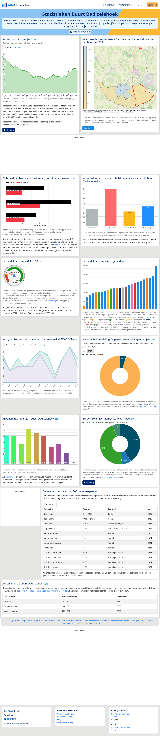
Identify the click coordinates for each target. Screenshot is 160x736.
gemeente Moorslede (148, 406)
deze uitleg (51, 300)
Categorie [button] (49, 504)
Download (152, 5)
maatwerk (10, 477)
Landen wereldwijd (65, 722)
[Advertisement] (80, 156)
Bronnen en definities (120, 714)
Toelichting (9, 130)
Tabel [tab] (17, 47)
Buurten (87, 128)
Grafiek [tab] (7, 47)
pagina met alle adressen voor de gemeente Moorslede (43, 591)
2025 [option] (90, 351)
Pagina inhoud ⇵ (81, 31)
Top (99, 623)
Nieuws (114, 716)
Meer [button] (140, 5)
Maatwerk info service (120, 727)
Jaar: (84, 351)
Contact (114, 730)
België (57, 244)
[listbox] (90, 351)
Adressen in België (65, 716)
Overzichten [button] (108, 5)
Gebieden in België (65, 714)
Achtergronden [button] (126, 5)
